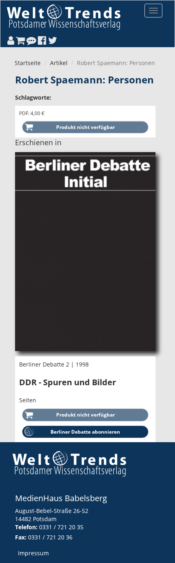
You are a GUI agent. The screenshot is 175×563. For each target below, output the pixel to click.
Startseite (28, 63)
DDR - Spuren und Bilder (67, 382)
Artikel (59, 63)
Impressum (33, 553)
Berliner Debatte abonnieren (85, 431)
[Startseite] (63, 17)
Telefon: (26, 527)
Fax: (20, 537)
